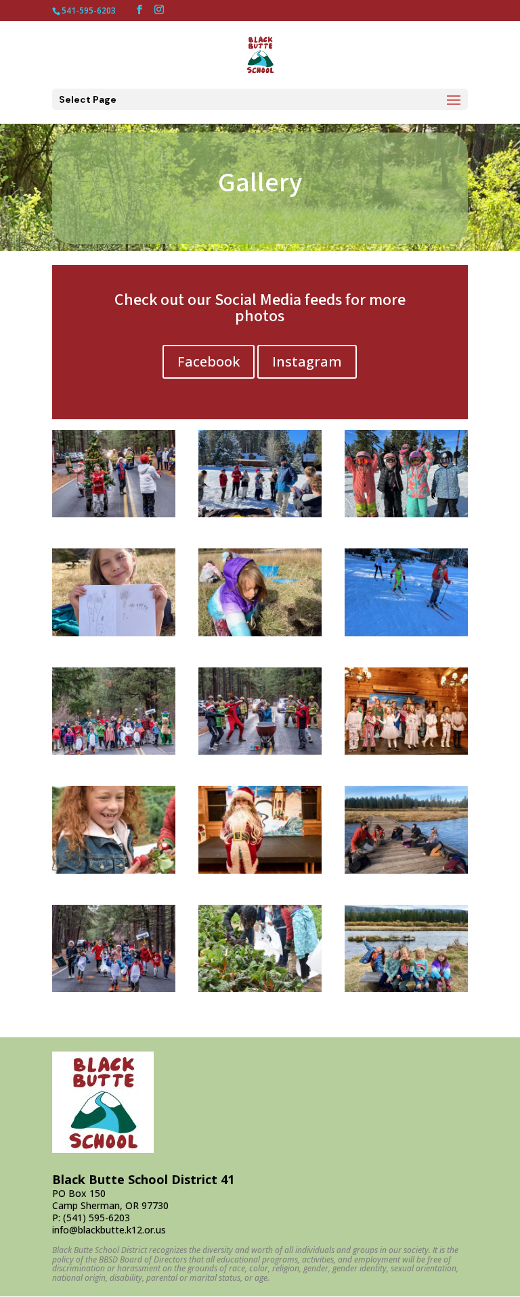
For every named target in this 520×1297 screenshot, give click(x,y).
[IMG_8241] (406, 988)
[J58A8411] (113, 513)
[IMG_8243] (113, 632)
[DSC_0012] (113, 870)
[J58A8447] (260, 751)
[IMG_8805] (406, 632)
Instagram (307, 361)
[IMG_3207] (406, 513)
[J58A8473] (113, 988)
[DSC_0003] (260, 988)
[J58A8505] (113, 751)
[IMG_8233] (260, 632)
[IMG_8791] (406, 870)
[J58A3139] (260, 870)
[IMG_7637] (260, 513)
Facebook (208, 361)
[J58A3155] (406, 751)
